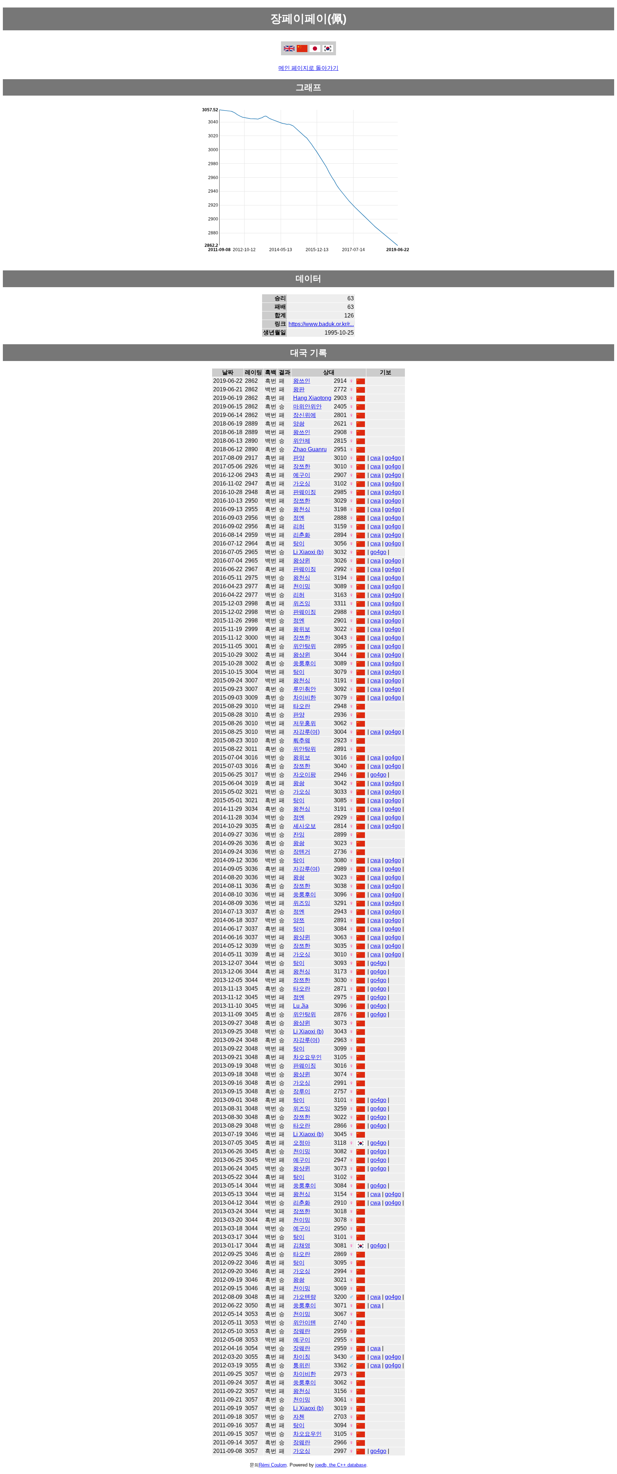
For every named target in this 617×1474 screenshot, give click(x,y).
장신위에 (304, 415)
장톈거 (301, 852)
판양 (299, 458)
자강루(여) (306, 732)
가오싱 (301, 484)
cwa (375, 458)
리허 (299, 526)
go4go (393, 458)
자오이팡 (304, 775)
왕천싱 (301, 509)
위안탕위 (304, 646)
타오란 (301, 706)
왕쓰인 (301, 381)
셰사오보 (304, 826)
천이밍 (301, 586)
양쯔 (299, 920)
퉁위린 (301, 1365)
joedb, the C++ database (340, 1465)
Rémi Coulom (273, 1465)
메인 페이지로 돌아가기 (308, 68)
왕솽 (299, 783)
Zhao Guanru (310, 449)
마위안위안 (307, 406)
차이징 (301, 1357)
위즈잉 (301, 603)
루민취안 (304, 689)
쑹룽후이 (304, 663)
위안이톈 (304, 1323)
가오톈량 (304, 1297)
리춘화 (301, 535)
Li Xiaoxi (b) (308, 552)
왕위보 (301, 629)
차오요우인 (307, 1057)
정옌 (299, 518)
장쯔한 (301, 466)
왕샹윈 (301, 561)
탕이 (299, 543)
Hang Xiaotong (312, 398)
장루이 (301, 1091)
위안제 (301, 441)
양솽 (299, 424)
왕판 (299, 389)
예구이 (301, 475)
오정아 (301, 1143)
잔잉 (299, 835)
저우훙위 (304, 723)
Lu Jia (300, 1006)
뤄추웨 (301, 740)
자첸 (299, 1417)
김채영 (301, 1245)
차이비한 (304, 698)
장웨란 (301, 1331)
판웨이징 (304, 492)
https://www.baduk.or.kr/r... (321, 324)
